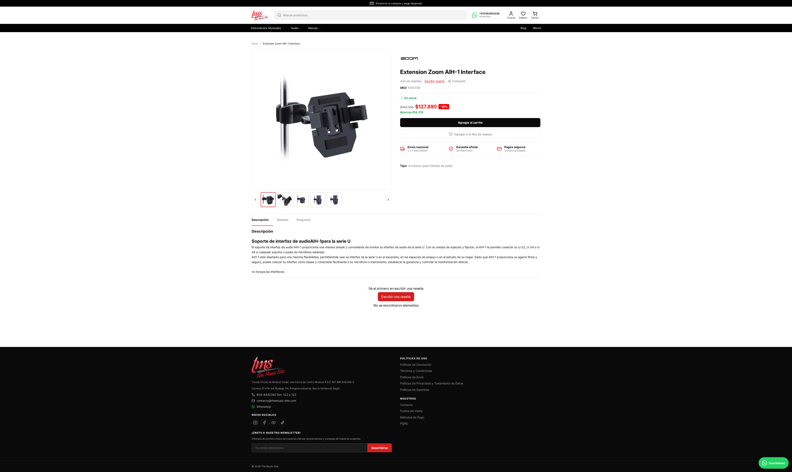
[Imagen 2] (284, 199)
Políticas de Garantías (414, 389)
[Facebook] (264, 422)
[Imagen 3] (301, 199)
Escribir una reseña (396, 297)
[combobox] (370, 15)
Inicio (255, 43)
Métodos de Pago (412, 417)
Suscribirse (379, 448)
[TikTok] (282, 422)
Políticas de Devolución (415, 364)
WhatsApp (264, 406)
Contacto (406, 404)
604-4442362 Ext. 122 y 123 (276, 394)
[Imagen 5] (334, 199)
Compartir (459, 81)
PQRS (404, 423)
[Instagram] (255, 422)
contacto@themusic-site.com (276, 400)
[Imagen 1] (268, 199)
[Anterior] (255, 199)
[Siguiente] (388, 199)
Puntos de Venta (411, 411)
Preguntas (303, 219)
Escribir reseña (434, 81)
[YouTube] (273, 422)
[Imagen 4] (317, 199)
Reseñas (282, 219)
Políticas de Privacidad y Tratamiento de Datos (431, 383)
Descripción (260, 219)
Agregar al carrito (470, 122)
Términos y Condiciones (416, 370)
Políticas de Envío (412, 377)
